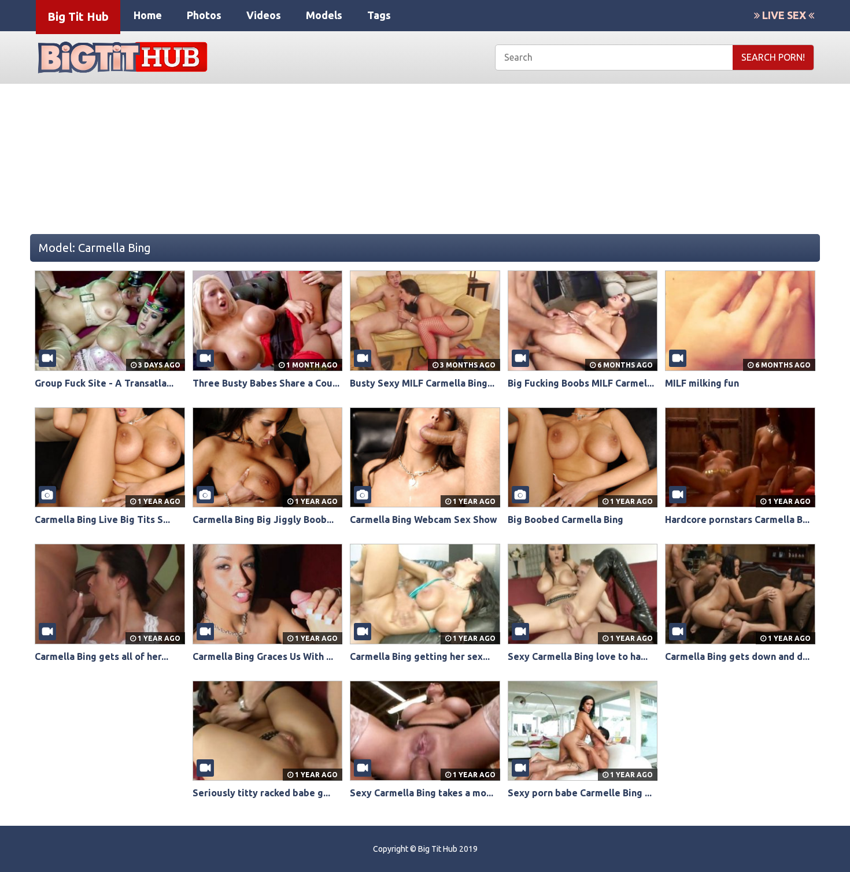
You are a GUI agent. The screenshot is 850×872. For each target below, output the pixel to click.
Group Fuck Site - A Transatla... (104, 383)
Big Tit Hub (78, 16)
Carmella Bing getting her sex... (420, 656)
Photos (204, 15)
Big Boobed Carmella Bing (565, 519)
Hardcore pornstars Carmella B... (737, 519)
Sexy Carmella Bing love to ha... (578, 656)
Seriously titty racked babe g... (261, 793)
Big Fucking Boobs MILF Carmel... (581, 383)
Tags (379, 15)
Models (324, 15)
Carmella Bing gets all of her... (101, 656)
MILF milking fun (702, 383)
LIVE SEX (784, 15)
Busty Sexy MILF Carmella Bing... (422, 383)
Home (148, 15)
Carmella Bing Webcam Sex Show (423, 519)
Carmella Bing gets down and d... (737, 656)
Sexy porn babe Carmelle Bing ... (580, 793)
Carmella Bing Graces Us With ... (263, 656)
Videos (263, 15)
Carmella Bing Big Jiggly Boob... (263, 519)
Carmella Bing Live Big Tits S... (102, 519)
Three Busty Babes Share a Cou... (266, 383)
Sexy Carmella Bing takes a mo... (421, 793)
